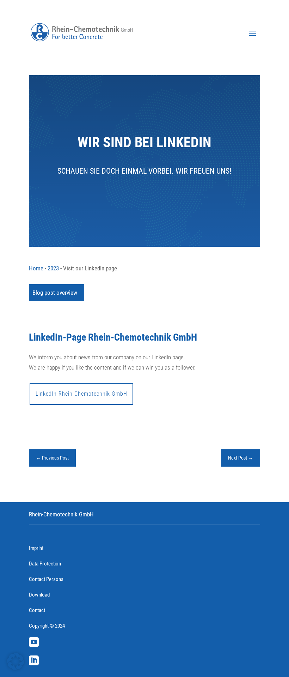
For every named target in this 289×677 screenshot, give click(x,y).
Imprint (36, 548)
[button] (15, 661)
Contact (37, 610)
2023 (53, 268)
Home (36, 268)
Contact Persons (46, 579)
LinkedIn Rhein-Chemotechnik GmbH (81, 393)
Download (39, 595)
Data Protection (45, 564)
